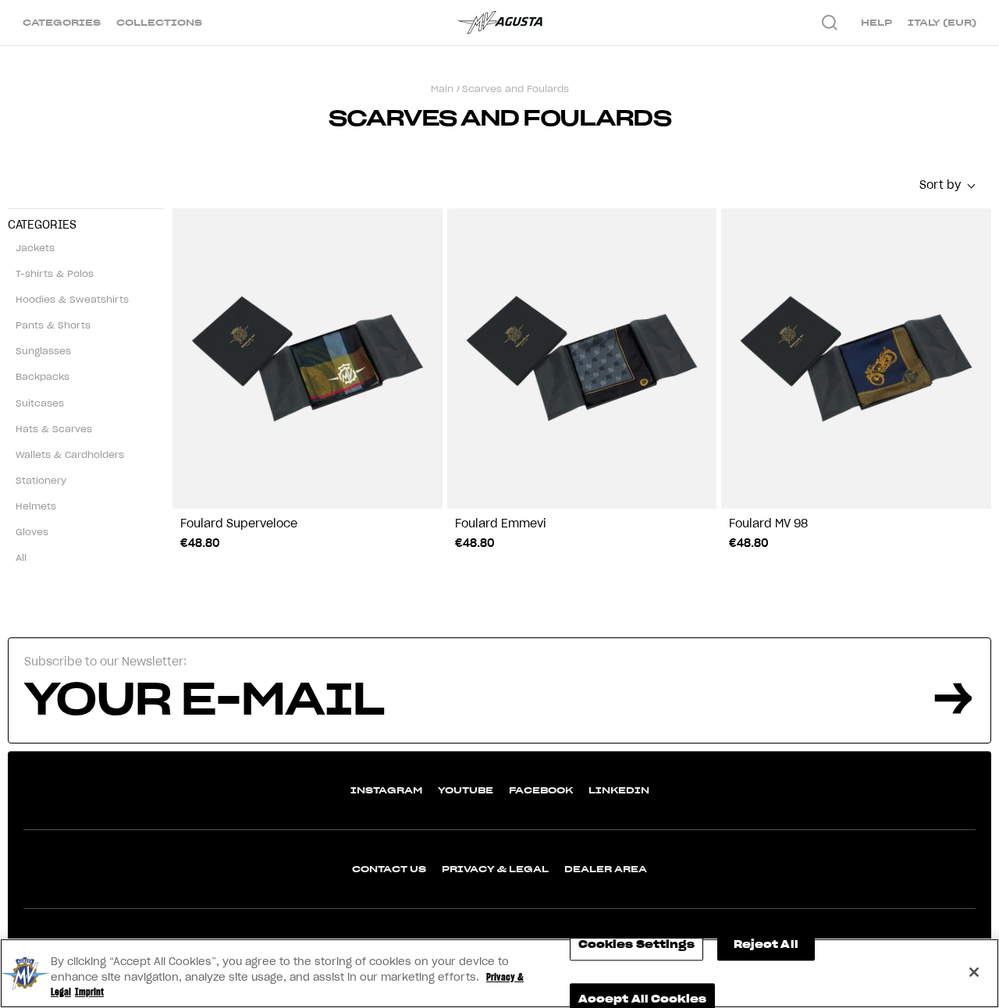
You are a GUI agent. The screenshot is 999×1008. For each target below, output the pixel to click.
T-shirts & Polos (55, 273)
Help (876, 22)
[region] (499, 973)
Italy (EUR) (942, 22)
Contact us (389, 869)
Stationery (41, 480)
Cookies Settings (636, 944)
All (21, 557)
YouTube (465, 790)
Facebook (541, 790)
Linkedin (618, 790)
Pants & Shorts (53, 325)
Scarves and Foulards (515, 88)
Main (442, 88)
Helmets (36, 506)
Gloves (32, 532)
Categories (62, 22)
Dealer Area (605, 869)
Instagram (386, 790)
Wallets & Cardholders (70, 454)
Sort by (940, 185)
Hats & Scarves (54, 429)
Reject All (766, 944)
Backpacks (42, 376)
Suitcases (40, 403)
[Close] (974, 972)
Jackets (35, 248)
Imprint (89, 992)
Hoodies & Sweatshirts (72, 299)
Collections (159, 22)
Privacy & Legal (495, 869)
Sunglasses (43, 351)
